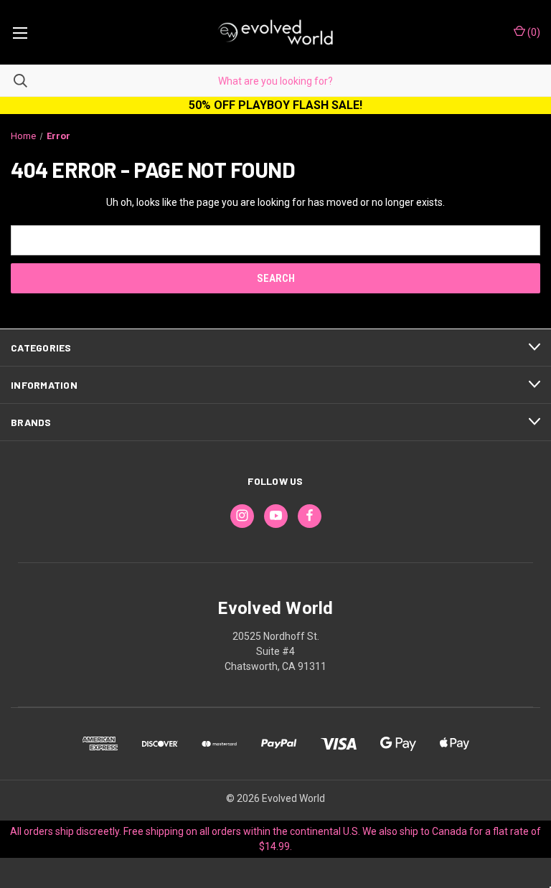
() (532, 32)
